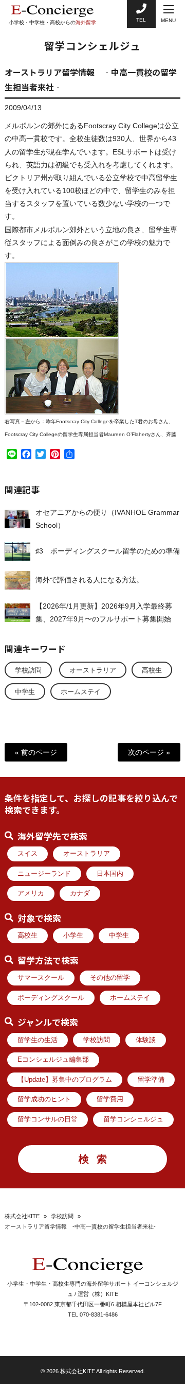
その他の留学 (110, 977)
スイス (27, 853)
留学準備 (151, 1079)
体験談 (146, 1040)
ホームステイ (81, 692)
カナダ (80, 893)
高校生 (152, 670)
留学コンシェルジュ (133, 1119)
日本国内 (110, 873)
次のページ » (149, 752)
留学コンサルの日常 (47, 1119)
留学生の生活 (37, 1040)
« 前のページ (36, 752)
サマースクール (40, 977)
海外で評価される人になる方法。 (89, 580)
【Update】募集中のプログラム (64, 1079)
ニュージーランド (44, 873)
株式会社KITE (22, 1216)
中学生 (25, 692)
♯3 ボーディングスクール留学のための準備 (107, 551)
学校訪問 (28, 670)
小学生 (73, 935)
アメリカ (30, 893)
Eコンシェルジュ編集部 (53, 1059)
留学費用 (110, 1099)
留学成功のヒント (44, 1099)
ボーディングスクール (50, 997)
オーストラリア (92, 670)
